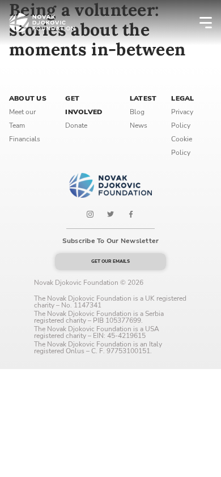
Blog (137, 111)
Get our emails (110, 261)
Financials (24, 139)
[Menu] (198, 22)
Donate (76, 125)
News (138, 125)
